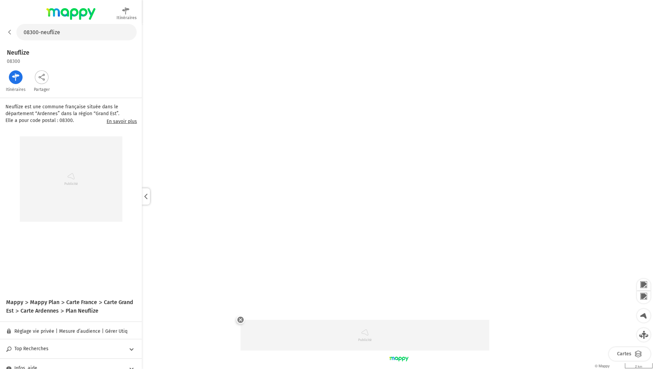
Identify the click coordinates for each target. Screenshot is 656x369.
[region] (399, 196)
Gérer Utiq (116, 331)
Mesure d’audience (79, 331)
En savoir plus (122, 121)
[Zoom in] (644, 285)
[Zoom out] (644, 297)
